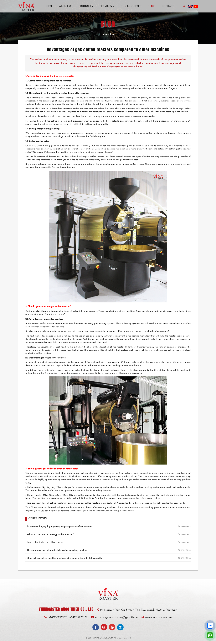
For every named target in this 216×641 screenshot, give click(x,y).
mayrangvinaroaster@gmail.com (117, 617)
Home (104, 34)
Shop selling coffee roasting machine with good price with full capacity (64, 558)
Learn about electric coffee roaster (45, 542)
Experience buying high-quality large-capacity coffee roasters (59, 526)
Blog (112, 34)
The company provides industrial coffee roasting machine (57, 550)
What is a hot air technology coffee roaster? (50, 534)
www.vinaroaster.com (158, 617)
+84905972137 (57, 617)
